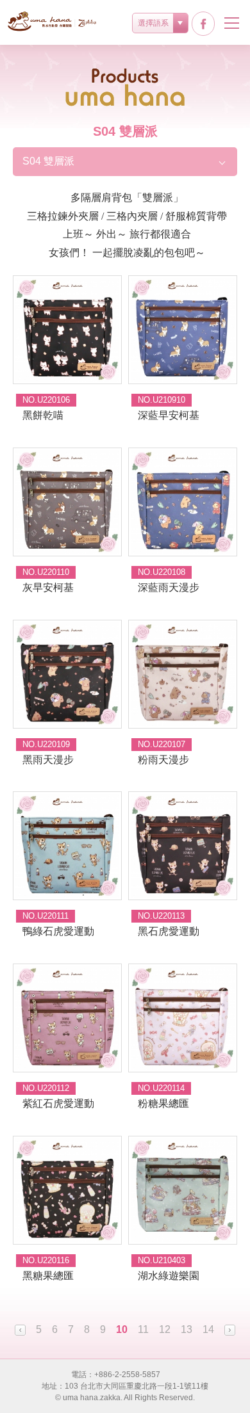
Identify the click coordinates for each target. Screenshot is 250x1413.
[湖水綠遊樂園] (182, 1190)
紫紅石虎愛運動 (58, 1103)
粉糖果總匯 (163, 1103)
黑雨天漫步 (48, 759)
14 (208, 1329)
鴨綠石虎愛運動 (58, 931)
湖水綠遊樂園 (168, 1275)
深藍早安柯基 (168, 415)
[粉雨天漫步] (182, 674)
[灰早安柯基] (67, 502)
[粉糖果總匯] (182, 1018)
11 (143, 1329)
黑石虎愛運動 (168, 931)
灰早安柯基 (48, 587)
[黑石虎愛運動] (182, 845)
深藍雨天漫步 (168, 587)
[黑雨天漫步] (67, 674)
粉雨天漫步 (163, 759)
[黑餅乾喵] (67, 329)
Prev (20, 1330)
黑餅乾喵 (42, 415)
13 (186, 1329)
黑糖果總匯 (48, 1275)
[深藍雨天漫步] (182, 502)
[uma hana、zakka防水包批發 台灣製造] (52, 21)
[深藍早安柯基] (182, 329)
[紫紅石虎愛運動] (67, 1018)
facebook (203, 24)
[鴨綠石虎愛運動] (67, 845)
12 (165, 1329)
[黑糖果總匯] (67, 1190)
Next (229, 1330)
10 (122, 1329)
